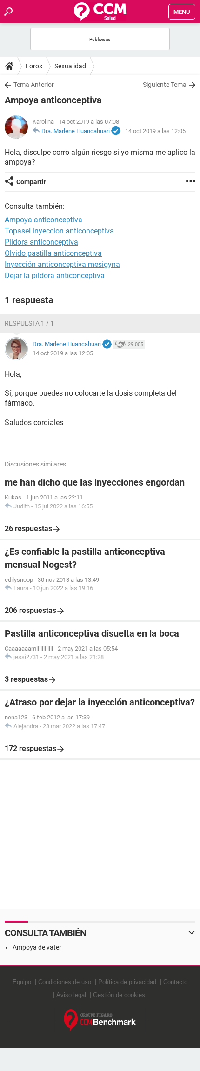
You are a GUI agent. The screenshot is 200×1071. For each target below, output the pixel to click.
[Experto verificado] (115, 131)
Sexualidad (70, 66)
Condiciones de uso (64, 981)
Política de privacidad (127, 981)
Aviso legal (71, 994)
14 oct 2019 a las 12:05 (155, 130)
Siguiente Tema (165, 84)
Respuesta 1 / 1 (29, 323)
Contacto (175, 981)
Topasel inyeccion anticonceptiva (59, 230)
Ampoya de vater (37, 947)
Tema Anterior (33, 84)
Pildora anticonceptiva (41, 242)
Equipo (22, 981)
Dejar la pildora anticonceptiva (55, 275)
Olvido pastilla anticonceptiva (53, 253)
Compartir (31, 182)
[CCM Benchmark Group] (100, 1020)
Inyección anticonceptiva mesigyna (62, 264)
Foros (34, 66)
